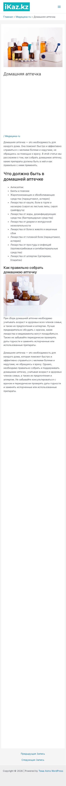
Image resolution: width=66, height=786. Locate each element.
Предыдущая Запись (33, 754)
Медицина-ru (12, 136)
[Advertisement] (33, 105)
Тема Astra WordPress (51, 771)
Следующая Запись (32, 760)
